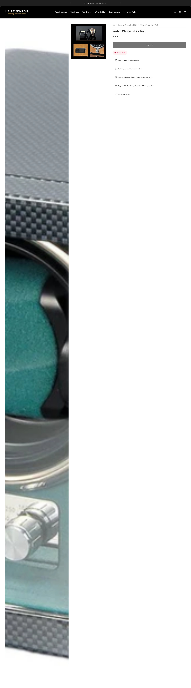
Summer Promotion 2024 (127, 25)
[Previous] (71, 3)
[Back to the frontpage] (114, 25)
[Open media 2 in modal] (88, 41)
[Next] (120, 3)
